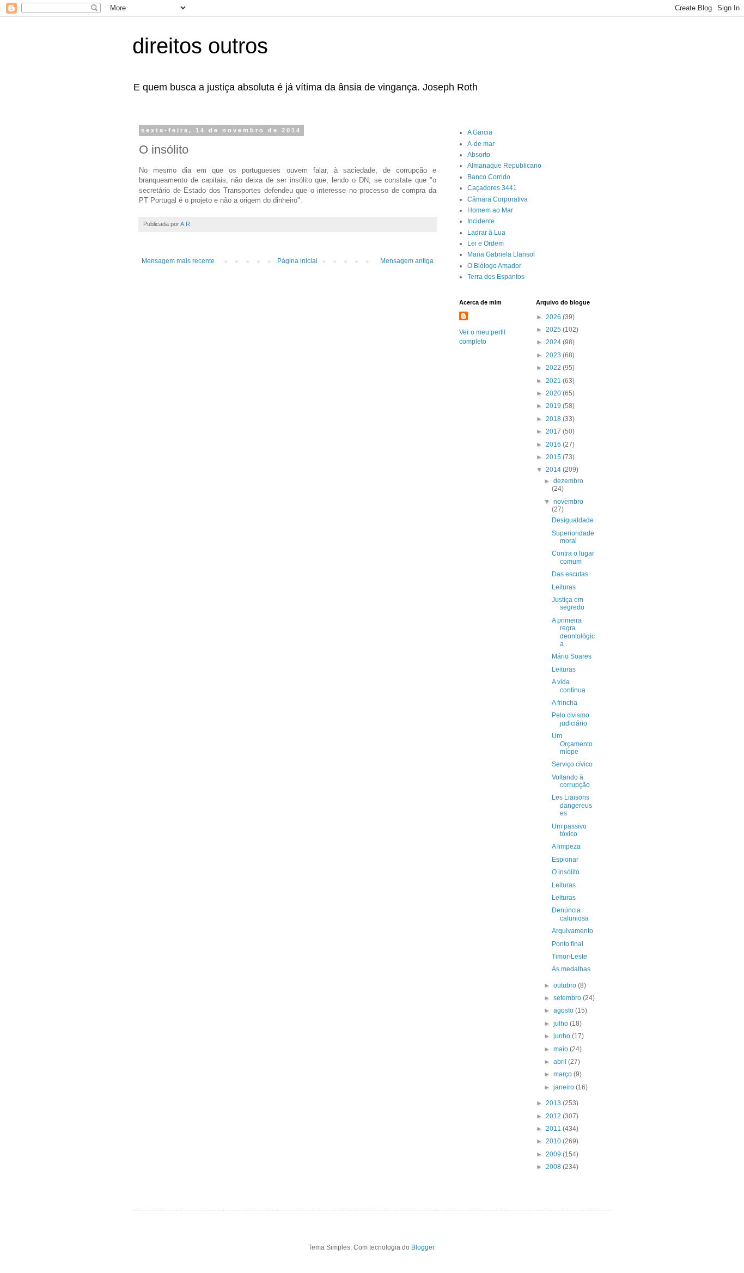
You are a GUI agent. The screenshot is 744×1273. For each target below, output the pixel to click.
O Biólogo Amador (494, 266)
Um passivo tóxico (569, 830)
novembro (568, 501)
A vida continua (569, 685)
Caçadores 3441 (492, 188)
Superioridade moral (573, 537)
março (563, 1074)
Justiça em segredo (568, 603)
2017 (554, 431)
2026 (554, 317)
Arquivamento (572, 931)
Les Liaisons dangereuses (572, 805)
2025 (554, 329)
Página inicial (297, 261)
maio (561, 1049)
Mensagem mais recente (178, 261)
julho (561, 1023)
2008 (554, 1167)
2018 (554, 419)
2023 (554, 355)
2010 (554, 1141)
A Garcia (479, 132)
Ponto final (567, 944)
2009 (554, 1154)
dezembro (568, 481)
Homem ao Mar (490, 210)
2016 (554, 444)
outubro (565, 985)
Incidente (481, 221)
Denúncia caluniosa (570, 914)
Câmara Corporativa (497, 199)
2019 (554, 406)
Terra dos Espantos (496, 277)
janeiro (564, 1087)
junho (562, 1036)
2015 (554, 457)
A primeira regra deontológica (573, 632)
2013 (554, 1103)
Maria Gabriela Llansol (501, 254)
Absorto (478, 155)
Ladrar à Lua (486, 232)
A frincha (564, 702)
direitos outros (200, 46)
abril (560, 1061)
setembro (568, 998)
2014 (554, 469)
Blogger (422, 1247)
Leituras (564, 587)
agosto (564, 1010)
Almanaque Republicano (504, 165)
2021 (554, 381)
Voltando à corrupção (571, 781)
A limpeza (566, 846)
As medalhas (571, 969)
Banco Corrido (488, 177)
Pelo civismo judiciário (570, 719)
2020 (554, 393)
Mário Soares (571, 656)
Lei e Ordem (485, 243)
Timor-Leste (569, 956)
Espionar (565, 859)
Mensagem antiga (407, 261)
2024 (554, 342)
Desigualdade (573, 520)
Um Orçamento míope (572, 744)
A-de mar (481, 144)
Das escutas (570, 574)
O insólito (566, 872)
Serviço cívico (572, 764)
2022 (554, 367)
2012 (554, 1116)
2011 (554, 1128)
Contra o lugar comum (573, 557)
